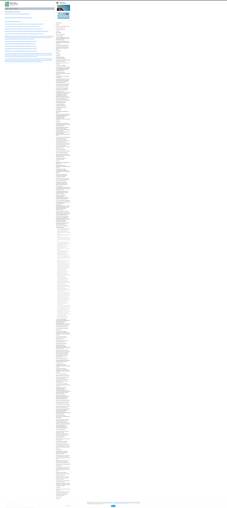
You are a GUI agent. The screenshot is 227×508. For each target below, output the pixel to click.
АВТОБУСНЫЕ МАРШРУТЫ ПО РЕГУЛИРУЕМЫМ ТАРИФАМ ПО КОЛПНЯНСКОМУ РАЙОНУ (61, 175)
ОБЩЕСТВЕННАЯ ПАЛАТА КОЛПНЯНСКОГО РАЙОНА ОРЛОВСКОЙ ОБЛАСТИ (63, 166)
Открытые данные (59, 496)
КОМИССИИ (58, 121)
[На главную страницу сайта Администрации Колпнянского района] (29, 4)
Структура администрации (60, 29)
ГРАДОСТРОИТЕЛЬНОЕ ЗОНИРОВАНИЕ (63, 200)
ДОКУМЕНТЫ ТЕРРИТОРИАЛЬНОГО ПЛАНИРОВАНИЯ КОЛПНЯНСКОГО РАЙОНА (62, 48)
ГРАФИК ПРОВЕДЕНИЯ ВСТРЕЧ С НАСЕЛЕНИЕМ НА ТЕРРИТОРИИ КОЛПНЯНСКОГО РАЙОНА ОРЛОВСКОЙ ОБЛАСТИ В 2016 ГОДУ (27, 31)
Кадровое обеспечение (59, 35)
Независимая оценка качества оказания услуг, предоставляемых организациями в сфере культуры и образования (62, 179)
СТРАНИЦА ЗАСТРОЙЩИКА (61, 65)
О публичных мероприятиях (60, 429)
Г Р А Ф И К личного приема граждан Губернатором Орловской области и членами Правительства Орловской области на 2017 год (24, 33)
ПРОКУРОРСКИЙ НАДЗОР (60, 475)
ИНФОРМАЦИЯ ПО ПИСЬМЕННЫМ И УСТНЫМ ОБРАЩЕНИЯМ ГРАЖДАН (63, 229)
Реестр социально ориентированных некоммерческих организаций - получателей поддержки (63, 384)
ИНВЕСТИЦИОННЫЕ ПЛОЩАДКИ (62, 225)
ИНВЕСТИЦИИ (58, 32)
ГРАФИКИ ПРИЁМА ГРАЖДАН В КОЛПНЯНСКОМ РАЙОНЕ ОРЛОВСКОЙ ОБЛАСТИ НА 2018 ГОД (21, 41)
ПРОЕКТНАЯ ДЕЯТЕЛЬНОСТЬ (61, 343)
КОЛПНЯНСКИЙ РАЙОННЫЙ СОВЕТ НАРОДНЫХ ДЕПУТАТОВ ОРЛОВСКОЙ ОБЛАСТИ (62, 42)
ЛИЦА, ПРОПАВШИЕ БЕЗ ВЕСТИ (61, 152)
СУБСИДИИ (58, 487)
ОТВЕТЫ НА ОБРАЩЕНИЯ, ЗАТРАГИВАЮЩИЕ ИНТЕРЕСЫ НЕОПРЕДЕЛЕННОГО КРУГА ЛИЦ (20, 43)
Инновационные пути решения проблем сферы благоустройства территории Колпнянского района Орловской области (63, 461)
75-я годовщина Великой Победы (61, 373)
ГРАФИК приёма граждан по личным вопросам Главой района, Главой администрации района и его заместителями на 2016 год (23, 28)
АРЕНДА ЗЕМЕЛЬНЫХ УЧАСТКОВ (62, 86)
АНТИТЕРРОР (58, 50)
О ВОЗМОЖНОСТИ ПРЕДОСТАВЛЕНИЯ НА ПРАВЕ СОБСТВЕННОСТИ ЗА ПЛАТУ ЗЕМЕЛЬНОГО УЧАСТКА (63, 484)
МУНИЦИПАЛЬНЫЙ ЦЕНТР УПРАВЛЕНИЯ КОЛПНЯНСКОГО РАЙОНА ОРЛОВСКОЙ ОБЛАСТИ (61, 426)
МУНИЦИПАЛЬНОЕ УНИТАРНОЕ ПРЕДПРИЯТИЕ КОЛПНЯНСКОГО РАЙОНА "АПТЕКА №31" (62, 452)
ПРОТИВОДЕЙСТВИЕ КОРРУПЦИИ (62, 45)
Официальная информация (60, 34)
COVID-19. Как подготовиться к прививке (63, 404)
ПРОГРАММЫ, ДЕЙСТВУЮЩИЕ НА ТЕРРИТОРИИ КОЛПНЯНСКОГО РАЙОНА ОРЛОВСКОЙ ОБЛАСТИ (63, 124)
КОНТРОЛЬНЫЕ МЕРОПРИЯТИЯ (61, 441)
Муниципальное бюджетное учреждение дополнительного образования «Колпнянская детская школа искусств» (62, 378)
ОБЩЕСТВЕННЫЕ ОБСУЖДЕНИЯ (62, 211)
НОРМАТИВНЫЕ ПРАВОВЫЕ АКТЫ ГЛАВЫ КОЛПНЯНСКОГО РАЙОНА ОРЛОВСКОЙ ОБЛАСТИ (62, 192)
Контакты (16, 8)
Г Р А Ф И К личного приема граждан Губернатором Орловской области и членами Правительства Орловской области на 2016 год (63, 239)
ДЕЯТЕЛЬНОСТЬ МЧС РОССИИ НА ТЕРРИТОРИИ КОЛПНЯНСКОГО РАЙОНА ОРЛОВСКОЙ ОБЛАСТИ (63, 155)
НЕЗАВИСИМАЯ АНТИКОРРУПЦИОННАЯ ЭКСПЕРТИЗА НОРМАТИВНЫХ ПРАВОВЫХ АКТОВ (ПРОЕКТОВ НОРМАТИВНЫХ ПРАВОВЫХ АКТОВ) (63, 207)
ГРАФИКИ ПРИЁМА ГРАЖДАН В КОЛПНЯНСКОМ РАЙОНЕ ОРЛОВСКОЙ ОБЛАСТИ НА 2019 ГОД (21, 46)
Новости (11, 8)
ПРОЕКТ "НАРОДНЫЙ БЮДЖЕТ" (62, 358)
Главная (6, 8)
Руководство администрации (60, 27)
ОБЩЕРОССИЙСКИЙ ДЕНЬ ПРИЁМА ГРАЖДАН (13, 21)
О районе (57, 24)
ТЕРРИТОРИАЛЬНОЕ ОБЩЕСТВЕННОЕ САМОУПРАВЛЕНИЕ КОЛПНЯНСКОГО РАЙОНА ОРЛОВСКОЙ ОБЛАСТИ (63, 214)
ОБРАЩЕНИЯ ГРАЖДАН (60, 227)
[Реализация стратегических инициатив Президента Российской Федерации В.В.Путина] (63, 10)
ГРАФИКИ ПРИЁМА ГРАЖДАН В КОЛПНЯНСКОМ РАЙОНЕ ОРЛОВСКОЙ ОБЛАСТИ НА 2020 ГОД (21, 48)
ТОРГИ (57, 52)
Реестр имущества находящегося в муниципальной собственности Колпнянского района (61, 337)
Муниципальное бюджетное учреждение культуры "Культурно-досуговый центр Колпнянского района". (62, 477)
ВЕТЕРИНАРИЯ (58, 449)
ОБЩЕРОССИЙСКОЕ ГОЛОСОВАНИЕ (62, 375)
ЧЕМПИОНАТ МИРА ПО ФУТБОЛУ (62, 326)
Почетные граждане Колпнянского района (63, 26)
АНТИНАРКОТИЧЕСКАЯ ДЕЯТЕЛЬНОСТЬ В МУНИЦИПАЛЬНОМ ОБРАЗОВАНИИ (63, 416)
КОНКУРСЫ (58, 55)
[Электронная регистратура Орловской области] (63, 18)
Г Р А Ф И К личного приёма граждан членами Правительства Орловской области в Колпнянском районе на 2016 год (22, 26)
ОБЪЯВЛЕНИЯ (58, 109)
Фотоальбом (58, 498)
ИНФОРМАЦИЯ (58, 329)
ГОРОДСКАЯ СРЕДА (59, 363)
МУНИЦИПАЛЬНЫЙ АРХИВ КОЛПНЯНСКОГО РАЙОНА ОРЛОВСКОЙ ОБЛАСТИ (63, 365)
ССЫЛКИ (57, 160)
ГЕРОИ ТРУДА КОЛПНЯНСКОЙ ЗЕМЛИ (63, 400)
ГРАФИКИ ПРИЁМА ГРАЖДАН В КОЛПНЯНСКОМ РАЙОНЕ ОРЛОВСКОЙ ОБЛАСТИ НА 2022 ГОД (63, 290)
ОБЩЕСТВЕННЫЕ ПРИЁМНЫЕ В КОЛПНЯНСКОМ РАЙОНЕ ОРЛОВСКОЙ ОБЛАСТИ (18, 17)
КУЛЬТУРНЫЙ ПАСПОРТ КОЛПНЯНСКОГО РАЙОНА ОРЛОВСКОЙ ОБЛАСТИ (63, 73)
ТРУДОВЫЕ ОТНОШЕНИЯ (60, 149)
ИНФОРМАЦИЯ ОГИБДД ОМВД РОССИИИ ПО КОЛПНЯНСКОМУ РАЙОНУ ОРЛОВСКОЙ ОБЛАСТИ (61, 183)
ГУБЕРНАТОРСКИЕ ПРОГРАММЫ (62, 328)
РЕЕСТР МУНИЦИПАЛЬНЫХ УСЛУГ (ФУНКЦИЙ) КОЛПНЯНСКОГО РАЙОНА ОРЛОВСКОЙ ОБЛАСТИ (63, 38)
